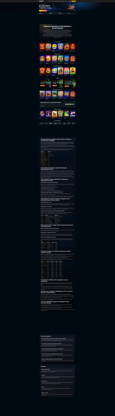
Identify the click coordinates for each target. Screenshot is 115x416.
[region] (57, 47)
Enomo (41, 1)
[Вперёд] (76, 46)
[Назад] (38, 46)
